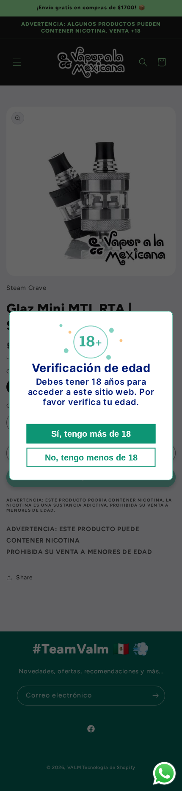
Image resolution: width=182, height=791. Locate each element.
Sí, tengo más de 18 (91, 433)
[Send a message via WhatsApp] (164, 773)
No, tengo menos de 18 (91, 457)
